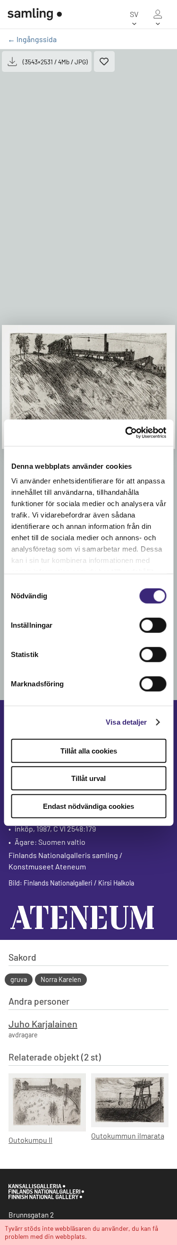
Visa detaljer (126, 722)
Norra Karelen (61, 979)
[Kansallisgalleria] (46, 1197)
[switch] (152, 624)
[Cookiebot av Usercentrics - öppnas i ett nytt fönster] (126, 433)
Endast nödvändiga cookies (88, 806)
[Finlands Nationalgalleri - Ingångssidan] (34, 14)
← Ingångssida (32, 39)
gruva (18, 979)
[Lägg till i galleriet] (104, 61)
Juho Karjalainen (42, 1023)
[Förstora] (88, 387)
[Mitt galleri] (157, 14)
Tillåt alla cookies (88, 750)
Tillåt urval (88, 778)
